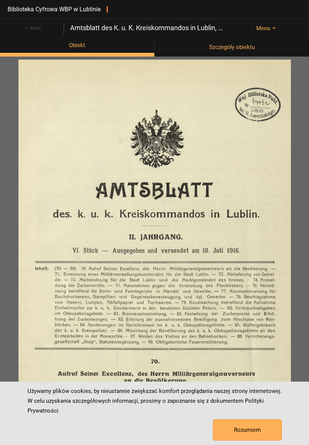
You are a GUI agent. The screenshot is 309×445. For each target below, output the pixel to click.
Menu (263, 28)
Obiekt (77, 45)
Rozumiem (247, 430)
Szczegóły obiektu (232, 47)
